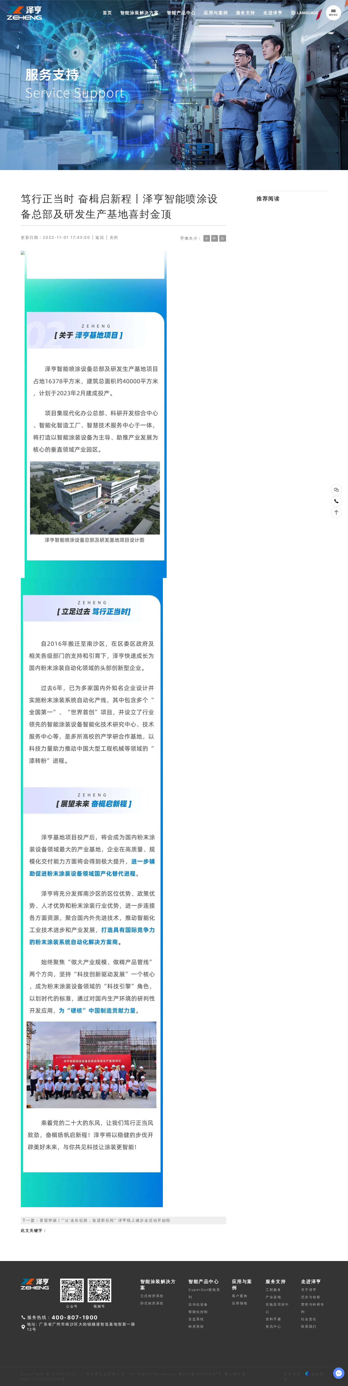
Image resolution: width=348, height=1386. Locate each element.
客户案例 (240, 1296)
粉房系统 (196, 1326)
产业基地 (273, 1297)
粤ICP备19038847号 (200, 1374)
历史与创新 (311, 1297)
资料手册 (273, 1319)
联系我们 (309, 1326)
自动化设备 (198, 1304)
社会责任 (309, 1319)
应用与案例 (216, 12)
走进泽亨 (273, 12)
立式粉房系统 (152, 1296)
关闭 (114, 237)
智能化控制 (198, 1312)
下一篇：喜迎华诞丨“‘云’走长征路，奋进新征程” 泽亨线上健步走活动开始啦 (96, 1220)
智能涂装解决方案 (139, 12)
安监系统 (196, 1319)
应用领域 (240, 1303)
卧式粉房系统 (152, 1303)
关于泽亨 (309, 1290)
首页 (107, 12)
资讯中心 (273, 1326)
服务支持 (245, 12)
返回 (99, 237)
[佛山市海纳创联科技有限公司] (307, 1374)
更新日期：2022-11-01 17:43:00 (55, 237)
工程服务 (273, 1290)
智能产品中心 (181, 12)
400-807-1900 (75, 1317)
